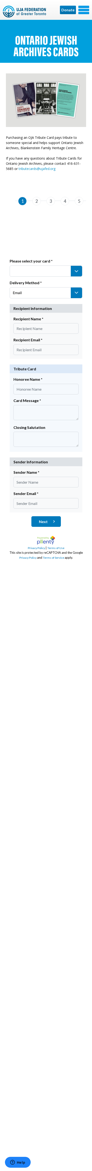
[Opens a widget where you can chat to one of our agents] (18, 1163)
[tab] (22, 204)
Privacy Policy (37, 548)
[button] (76, 271)
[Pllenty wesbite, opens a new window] (46, 545)
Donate (68, 10)
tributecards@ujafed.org (37, 168)
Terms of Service (54, 557)
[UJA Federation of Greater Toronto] (25, 11)
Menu (83, 10)
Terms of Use (55, 548)
